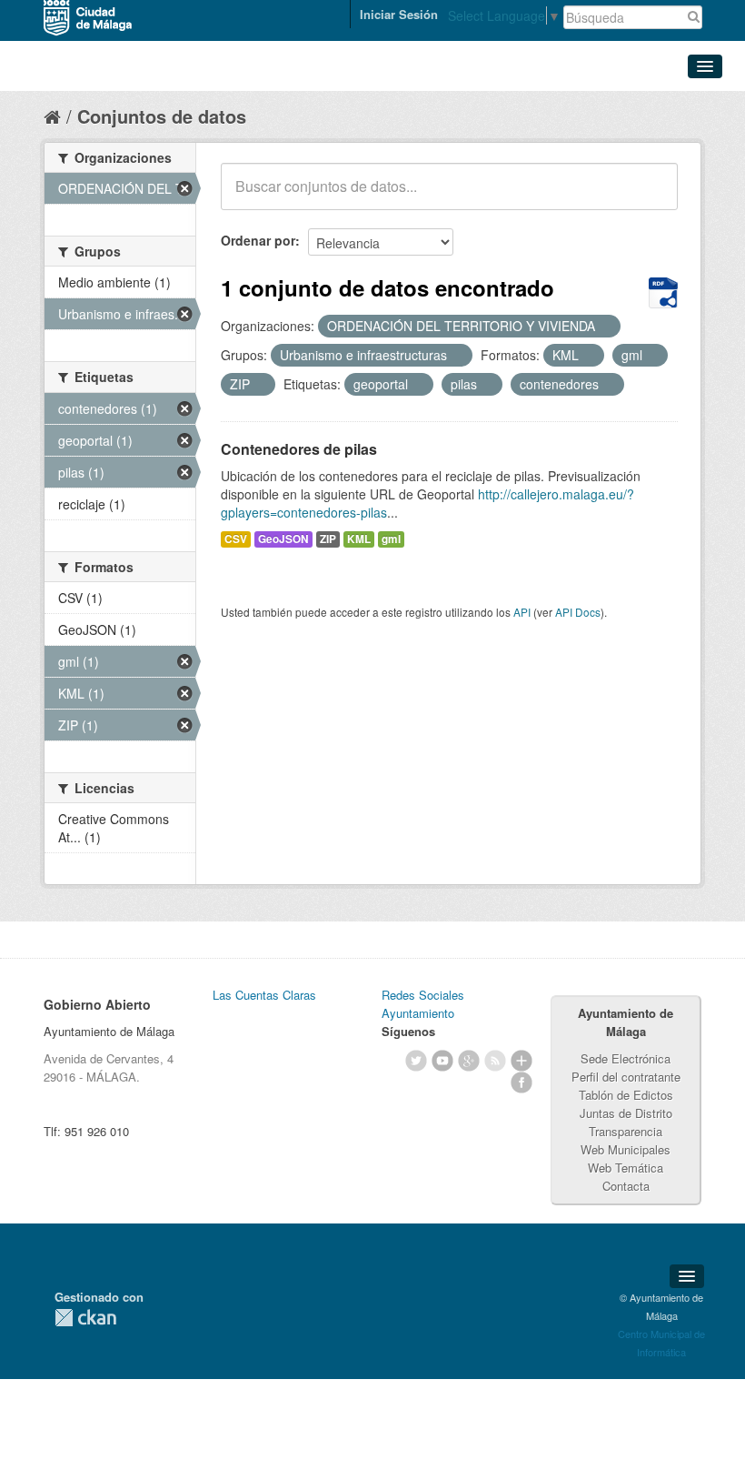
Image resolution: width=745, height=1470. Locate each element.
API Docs (578, 611)
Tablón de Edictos (626, 1094)
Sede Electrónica (625, 1058)
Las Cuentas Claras (264, 994)
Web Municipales (625, 1149)
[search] (651, 196)
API (522, 611)
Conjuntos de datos (161, 116)
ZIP (328, 539)
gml (391, 539)
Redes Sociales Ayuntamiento (423, 1004)
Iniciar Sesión (399, 14)
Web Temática (625, 1167)
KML (359, 539)
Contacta (626, 1185)
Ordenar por (258, 240)
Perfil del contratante (625, 1076)
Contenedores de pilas (299, 448)
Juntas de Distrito (626, 1113)
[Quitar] (605, 326)
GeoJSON (283, 539)
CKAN (85, 1317)
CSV (235, 539)
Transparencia (625, 1131)
